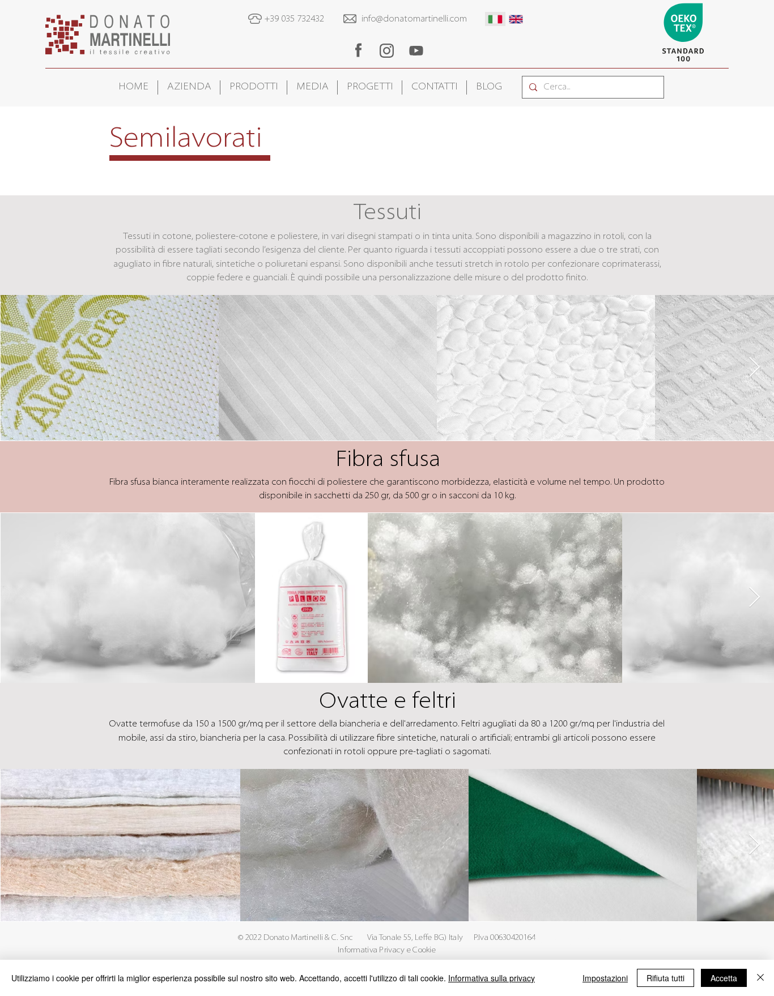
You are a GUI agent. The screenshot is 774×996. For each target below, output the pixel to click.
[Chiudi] (760, 978)
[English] (515, 19)
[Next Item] (754, 368)
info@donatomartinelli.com (414, 19)
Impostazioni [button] (605, 978)
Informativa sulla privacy (491, 978)
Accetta (724, 978)
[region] (358, 50)
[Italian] (495, 19)
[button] (189, 87)
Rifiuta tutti (665, 978)
